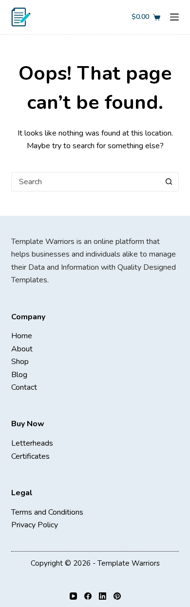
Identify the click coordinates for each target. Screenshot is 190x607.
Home (21, 335)
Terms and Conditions (47, 512)
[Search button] (169, 182)
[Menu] (174, 17)
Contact (24, 387)
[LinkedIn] (102, 596)
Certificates (30, 456)
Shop (20, 361)
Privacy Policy (34, 525)
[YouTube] (73, 596)
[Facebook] (88, 596)
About (22, 349)
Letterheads (32, 443)
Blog (19, 374)
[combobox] (85, 181)
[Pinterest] (117, 596)
